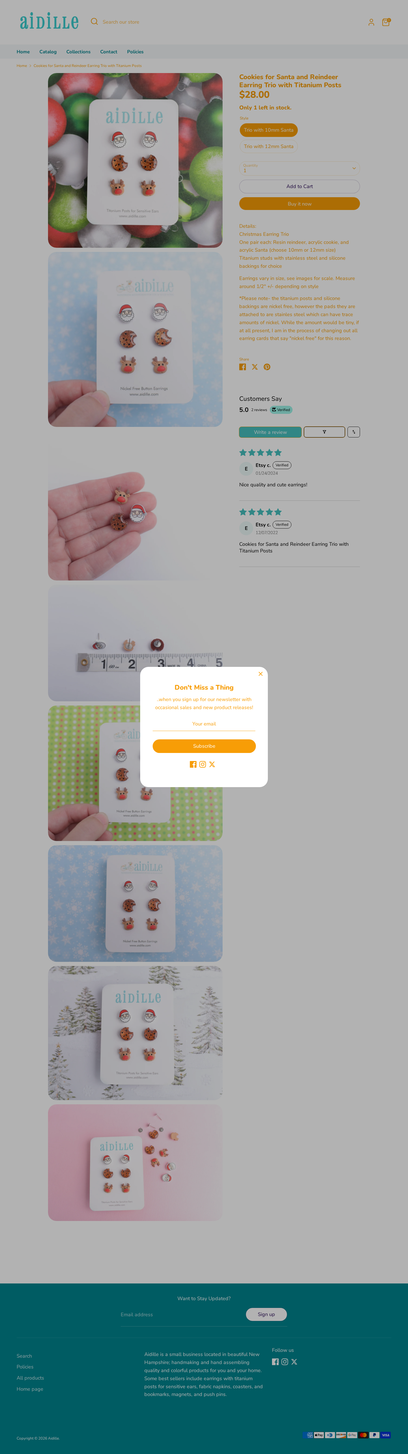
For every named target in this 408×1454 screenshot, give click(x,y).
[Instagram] (202, 764)
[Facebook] (193, 764)
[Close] (261, 674)
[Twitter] (212, 764)
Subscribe (204, 746)
